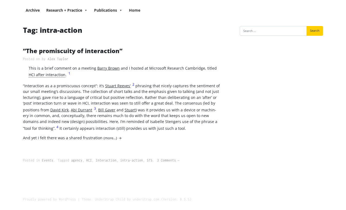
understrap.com (146, 199)
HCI (89, 160)
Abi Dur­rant (81, 109)
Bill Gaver (106, 109)
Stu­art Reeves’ (118, 85)
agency (76, 160)
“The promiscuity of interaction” (72, 51)
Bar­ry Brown (108, 68)
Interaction (106, 160)
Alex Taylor (58, 59)
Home (134, 10)
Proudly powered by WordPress (49, 199)
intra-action (131, 160)
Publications (105, 10)
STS (149, 160)
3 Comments (166, 160)
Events (47, 160)
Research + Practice (64, 10)
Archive (33, 10)
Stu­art (130, 109)
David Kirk (59, 109)
